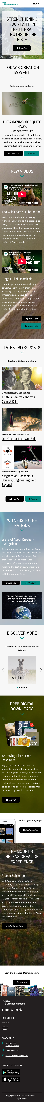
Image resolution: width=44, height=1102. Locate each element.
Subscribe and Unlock (15, 926)
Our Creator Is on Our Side (19, 438)
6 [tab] (26, 687)
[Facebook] (3, 1010)
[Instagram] (16, 1010)
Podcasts (34, 499)
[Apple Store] (11, 1079)
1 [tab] (17, 687)
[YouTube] (7, 1010)
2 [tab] (19, 687)
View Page (12, 800)
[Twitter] (11, 1010)
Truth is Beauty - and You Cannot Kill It (18, 399)
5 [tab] (24, 687)
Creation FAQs (32, 326)
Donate (5, 1030)
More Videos (33, 318)
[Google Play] (11, 1072)
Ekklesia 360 (22, 1098)
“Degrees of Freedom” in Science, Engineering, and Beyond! (19, 480)
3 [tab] (21, 687)
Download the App (31, 830)
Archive (32, 153)
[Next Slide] (40, 669)
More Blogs (16, 499)
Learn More (12, 583)
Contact (5, 1026)
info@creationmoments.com (17, 1055)
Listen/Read (14, 153)
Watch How (23, 48)
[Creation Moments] (10, 4)
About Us (5, 1023)
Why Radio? (31, 583)
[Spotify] (20, 1010)
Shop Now (22, 982)
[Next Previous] (3, 669)
